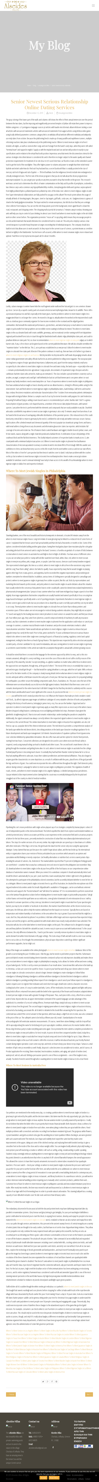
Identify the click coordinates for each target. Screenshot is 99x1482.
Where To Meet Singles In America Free (53, 1345)
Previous (11, 1394)
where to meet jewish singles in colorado (31, 1219)
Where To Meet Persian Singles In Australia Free (68, 1353)
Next (88, 1394)
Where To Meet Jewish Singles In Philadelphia (38, 1364)
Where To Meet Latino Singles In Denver (69, 1364)
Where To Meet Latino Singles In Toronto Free (31, 1360)
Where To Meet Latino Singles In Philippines (43, 1368)
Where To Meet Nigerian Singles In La (73, 1368)
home (29, 85)
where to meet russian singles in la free (61, 950)
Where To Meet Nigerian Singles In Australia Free (73, 1341)
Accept (43, 1478)
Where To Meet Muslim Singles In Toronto (77, 1330)
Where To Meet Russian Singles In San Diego (58, 1349)
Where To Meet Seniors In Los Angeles (20, 1330)
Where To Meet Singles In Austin (32, 1338)
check (51, 112)
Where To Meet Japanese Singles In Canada (48, 1356)
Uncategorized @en (43, 85)
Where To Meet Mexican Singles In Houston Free (25, 1349)
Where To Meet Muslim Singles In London (59, 1338)
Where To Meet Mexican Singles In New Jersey (38, 1341)
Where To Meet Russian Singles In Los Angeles (22, 1334)
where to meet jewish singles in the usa (78, 1286)
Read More (54, 1478)
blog (34, 85)
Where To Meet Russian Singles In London (54, 1334)
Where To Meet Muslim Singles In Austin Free (64, 1360)
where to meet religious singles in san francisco (22, 355)
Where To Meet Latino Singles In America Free (48, 1371)
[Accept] (96, 1475)
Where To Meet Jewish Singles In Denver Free (22, 1345)
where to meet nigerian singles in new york (64, 340)
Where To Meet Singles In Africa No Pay (48, 1330)
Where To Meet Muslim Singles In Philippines (35, 1353)
